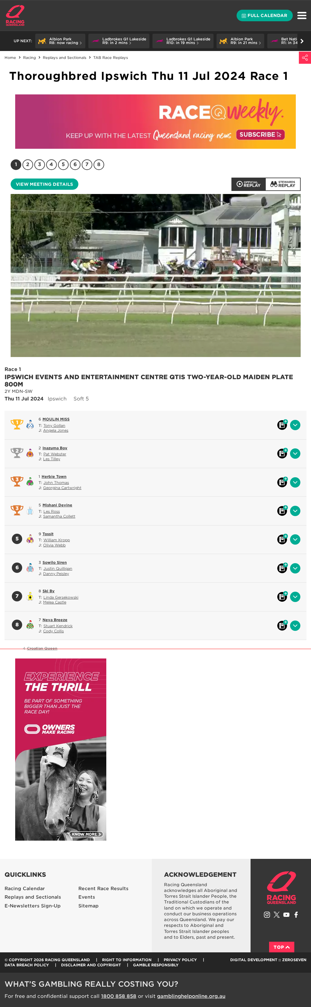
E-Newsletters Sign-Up (33, 906)
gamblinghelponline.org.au (191, 996)
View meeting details (44, 184)
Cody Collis (53, 631)
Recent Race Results (103, 888)
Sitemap (88, 906)
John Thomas (56, 482)
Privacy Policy (180, 960)
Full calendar (267, 15)
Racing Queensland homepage (281, 887)
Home (15, 15)
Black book (282, 425)
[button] (60, 41)
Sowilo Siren (55, 562)
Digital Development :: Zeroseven (268, 960)
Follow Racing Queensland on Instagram (267, 914)
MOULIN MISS (56, 419)
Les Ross (51, 511)
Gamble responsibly (156, 965)
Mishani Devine (57, 505)
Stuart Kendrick (58, 626)
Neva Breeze (55, 619)
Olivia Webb (54, 545)
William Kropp (56, 540)
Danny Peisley (56, 573)
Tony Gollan (54, 425)
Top (279, 947)
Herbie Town (54, 476)
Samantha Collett (59, 516)
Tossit (48, 534)
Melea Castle (54, 602)
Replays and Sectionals (33, 897)
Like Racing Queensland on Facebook (296, 914)
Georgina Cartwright (62, 487)
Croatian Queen (42, 648)
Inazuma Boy (55, 448)
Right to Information (127, 960)
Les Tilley (51, 459)
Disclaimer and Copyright (91, 965)
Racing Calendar (25, 888)
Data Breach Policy (27, 965)
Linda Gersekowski (60, 597)
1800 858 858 (118, 996)
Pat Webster (54, 454)
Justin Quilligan (57, 568)
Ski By (49, 591)
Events (86, 897)
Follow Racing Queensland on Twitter (276, 914)
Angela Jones (55, 430)
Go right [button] (301, 41)
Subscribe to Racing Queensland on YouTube (286, 914)
